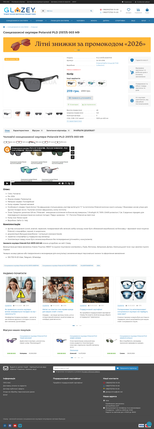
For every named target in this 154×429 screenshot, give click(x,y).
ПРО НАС (6, 2)
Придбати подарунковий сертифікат (68, 383)
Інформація (9, 378)
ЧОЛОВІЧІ (81, 20)
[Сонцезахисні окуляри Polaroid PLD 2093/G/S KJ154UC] (111, 340)
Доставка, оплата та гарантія (60, 2)
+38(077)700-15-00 (110, 12)
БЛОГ (74, 2)
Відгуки (37, 130)
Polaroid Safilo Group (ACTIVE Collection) (107, 64)
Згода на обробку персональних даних (19, 392)
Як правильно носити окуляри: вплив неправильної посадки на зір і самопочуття (20, 311)
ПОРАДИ (8, 305)
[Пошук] (91, 11)
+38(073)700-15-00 (112, 389)
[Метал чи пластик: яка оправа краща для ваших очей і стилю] (58, 290)
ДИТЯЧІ (106, 20)
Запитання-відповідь (57, 130)
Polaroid (34, 27)
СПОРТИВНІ (120, 20)
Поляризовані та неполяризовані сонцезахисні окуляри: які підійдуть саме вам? (132, 311)
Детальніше (74, 350)
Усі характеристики (74, 121)
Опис (7, 130)
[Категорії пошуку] (43, 11)
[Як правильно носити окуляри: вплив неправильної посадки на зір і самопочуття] (20, 290)
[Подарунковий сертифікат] (95, 290)
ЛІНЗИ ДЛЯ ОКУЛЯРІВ (60, 20)
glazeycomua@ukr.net (114, 392)
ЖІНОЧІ (94, 20)
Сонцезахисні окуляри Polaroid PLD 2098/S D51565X (83, 337)
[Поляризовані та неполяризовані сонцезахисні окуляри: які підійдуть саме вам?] (133, 290)
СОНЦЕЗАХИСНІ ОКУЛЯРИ (17, 20)
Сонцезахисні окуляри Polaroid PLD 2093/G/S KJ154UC (133, 337)
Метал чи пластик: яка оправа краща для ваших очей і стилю (58, 310)
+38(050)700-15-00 (110, 9)
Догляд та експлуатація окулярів (38, 2)
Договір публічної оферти (13, 389)
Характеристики (21, 130)
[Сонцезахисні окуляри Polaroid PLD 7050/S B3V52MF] (11, 340)
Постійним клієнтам (18, 2)
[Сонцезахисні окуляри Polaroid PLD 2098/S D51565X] (61, 340)
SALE (133, 20)
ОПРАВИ (39, 20)
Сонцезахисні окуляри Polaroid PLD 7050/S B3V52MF (33, 337)
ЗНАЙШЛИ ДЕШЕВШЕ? (84, 130)
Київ (107, 400)
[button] (7, 45)
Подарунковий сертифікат (91, 309)
